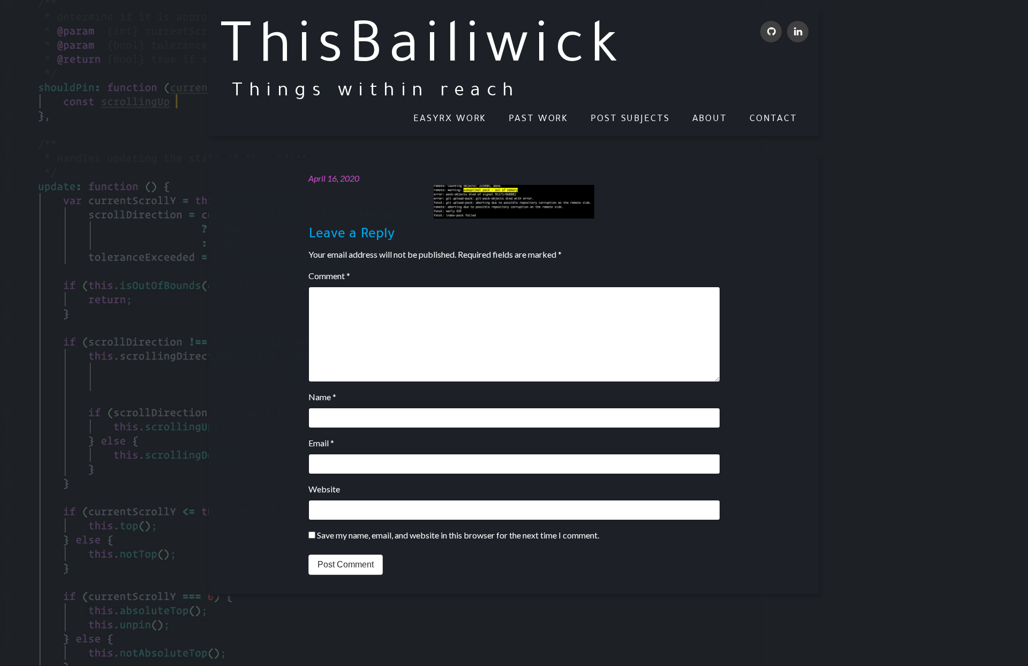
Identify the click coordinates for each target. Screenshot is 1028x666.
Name (322, 397)
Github (771, 31)
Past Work (538, 120)
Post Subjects (630, 120)
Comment (329, 276)
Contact (773, 120)
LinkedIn (797, 31)
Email (321, 443)
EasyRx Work (449, 120)
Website (324, 489)
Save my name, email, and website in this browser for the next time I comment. (458, 535)
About (710, 120)
